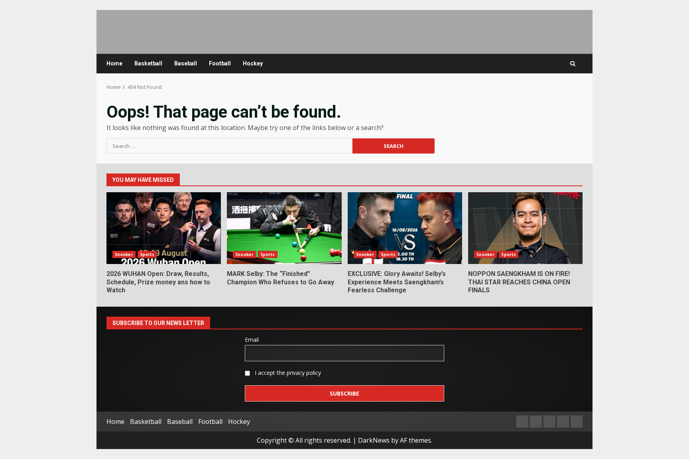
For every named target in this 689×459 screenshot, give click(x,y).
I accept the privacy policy (287, 372)
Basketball (148, 63)
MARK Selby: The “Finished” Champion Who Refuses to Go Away (284, 228)
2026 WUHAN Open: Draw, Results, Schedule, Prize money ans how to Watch (163, 228)
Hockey (253, 63)
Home (114, 63)
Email (252, 339)
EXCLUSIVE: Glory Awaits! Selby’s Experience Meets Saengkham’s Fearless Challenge (405, 228)
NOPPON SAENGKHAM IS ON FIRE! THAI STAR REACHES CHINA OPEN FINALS (525, 228)
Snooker (124, 254)
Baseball (185, 63)
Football (220, 63)
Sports (147, 254)
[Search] (572, 63)
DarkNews (374, 440)
